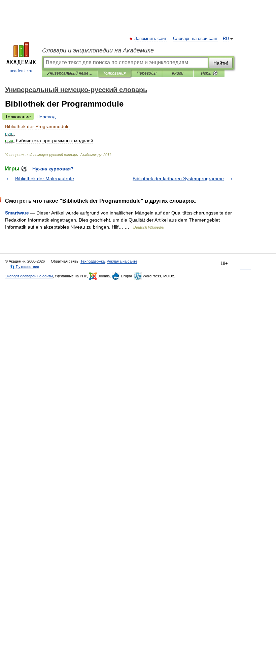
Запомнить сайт (151, 38)
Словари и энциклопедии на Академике (98, 50)
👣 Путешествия (24, 267)
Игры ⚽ (209, 73)
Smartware (17, 213)
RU (226, 38)
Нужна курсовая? (53, 168)
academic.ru (21, 71)
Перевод (46, 116)
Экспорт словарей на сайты (29, 276)
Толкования (114, 73)
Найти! (220, 63)
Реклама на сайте (122, 261)
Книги (177, 73)
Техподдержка (92, 261)
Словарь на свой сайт (195, 38)
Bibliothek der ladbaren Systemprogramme (178, 178)
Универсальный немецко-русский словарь (70, 73)
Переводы (147, 73)
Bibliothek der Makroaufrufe (44, 178)
